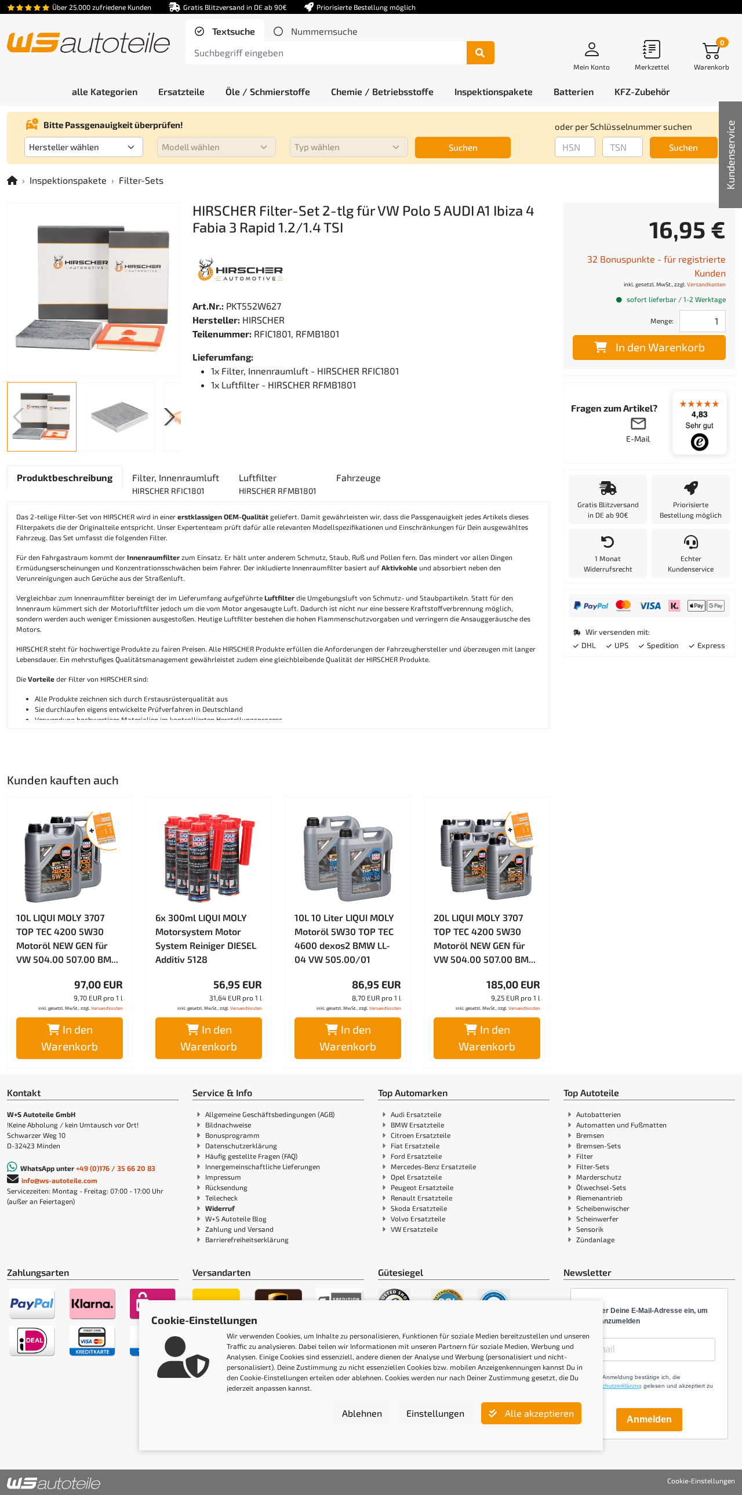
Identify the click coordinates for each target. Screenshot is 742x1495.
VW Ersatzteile (414, 1229)
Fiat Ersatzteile (415, 1145)
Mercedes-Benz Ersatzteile (433, 1166)
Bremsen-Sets (598, 1145)
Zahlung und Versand (239, 1229)
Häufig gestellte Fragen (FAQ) (251, 1156)
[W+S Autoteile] (88, 43)
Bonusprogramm (232, 1135)
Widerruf (220, 1208)
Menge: (662, 321)
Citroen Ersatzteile (420, 1135)
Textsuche (232, 31)
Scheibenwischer (603, 1208)
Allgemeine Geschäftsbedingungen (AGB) (269, 1114)
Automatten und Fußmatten (621, 1125)
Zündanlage (595, 1239)
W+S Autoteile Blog (236, 1218)
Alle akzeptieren (538, 1412)
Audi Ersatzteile (416, 1114)
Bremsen (590, 1135)
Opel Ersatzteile (416, 1177)
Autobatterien (598, 1114)
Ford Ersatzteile (416, 1156)
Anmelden (649, 1419)
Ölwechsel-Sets (601, 1187)
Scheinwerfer (597, 1218)
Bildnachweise (228, 1125)
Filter (584, 1156)
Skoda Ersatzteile (419, 1208)
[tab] (225, 31)
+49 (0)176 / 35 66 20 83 (115, 1168)
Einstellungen (435, 1412)
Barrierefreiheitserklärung (247, 1239)
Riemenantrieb (599, 1198)
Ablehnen (362, 1412)
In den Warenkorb (69, 1038)
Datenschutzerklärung (241, 1145)
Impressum (223, 1177)
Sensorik (589, 1229)
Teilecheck (221, 1198)
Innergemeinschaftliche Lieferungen (262, 1166)
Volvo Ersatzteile (418, 1218)
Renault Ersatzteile (421, 1198)
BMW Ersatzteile (417, 1125)
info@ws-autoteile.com (59, 1180)
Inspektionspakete (68, 179)
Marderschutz (598, 1177)
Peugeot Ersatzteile (422, 1187)
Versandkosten (107, 1008)
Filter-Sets (141, 179)
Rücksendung (226, 1187)
